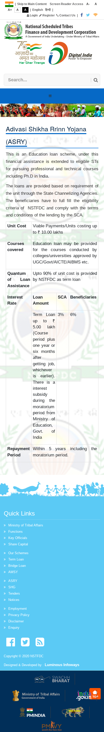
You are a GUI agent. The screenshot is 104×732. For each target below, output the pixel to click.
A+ (10, 10)
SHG (11, 587)
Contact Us (67, 15)
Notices (13, 600)
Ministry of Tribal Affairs (25, 525)
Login (33, 15)
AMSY (13, 572)
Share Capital (18, 544)
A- (88, 4)
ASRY (12, 581)
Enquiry (13, 627)
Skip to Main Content (32, 4)
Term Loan (16, 559)
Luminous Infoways (62, 665)
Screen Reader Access (66, 4)
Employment (17, 609)
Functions (15, 531)
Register (48, 15)
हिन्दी (48, 10)
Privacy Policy (19, 615)
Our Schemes (18, 553)
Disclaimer (16, 621)
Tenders (14, 593)
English (37, 10)
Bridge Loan (17, 566)
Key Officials (17, 538)
